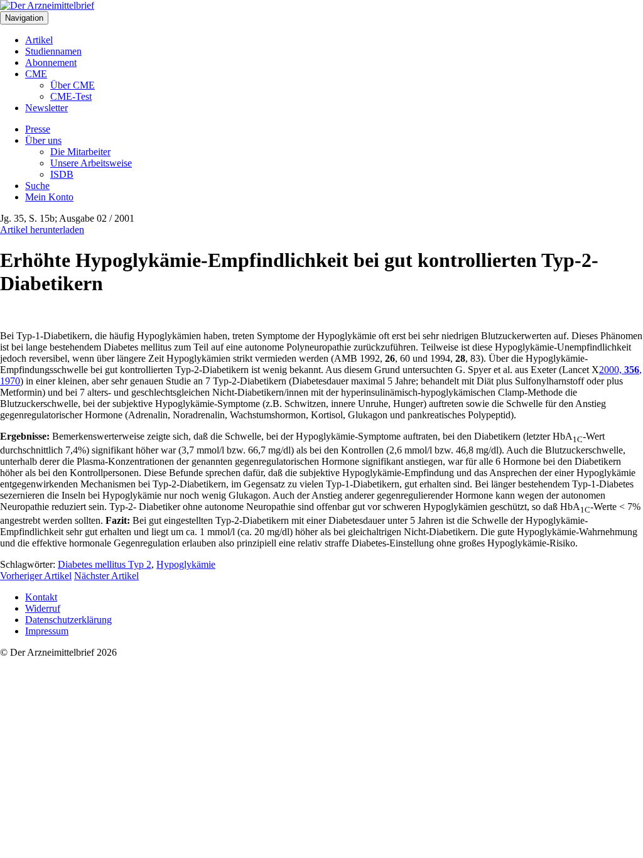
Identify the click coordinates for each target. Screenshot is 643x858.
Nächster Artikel (106, 575)
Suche (37, 185)
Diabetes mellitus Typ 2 (104, 564)
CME (36, 73)
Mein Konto (49, 197)
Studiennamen (53, 51)
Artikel (39, 40)
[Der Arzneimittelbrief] (47, 5)
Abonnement (51, 62)
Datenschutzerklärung (68, 619)
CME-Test (71, 96)
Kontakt (41, 597)
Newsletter (46, 107)
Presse (37, 129)
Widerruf (42, 608)
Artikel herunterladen (42, 229)
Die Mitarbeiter (80, 151)
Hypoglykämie (185, 564)
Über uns (43, 140)
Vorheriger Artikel (36, 575)
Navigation (24, 18)
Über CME (72, 85)
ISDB (61, 174)
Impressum (46, 631)
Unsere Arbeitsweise (91, 163)
